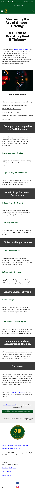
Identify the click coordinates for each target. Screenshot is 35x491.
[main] (17, 29)
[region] (17, 4)
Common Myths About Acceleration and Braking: (17, 116)
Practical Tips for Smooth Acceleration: (14, 105)
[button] (2, 11)
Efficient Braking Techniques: (11, 109)
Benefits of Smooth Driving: (11, 112)
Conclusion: (6, 119)
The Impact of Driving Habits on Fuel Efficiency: (17, 102)
